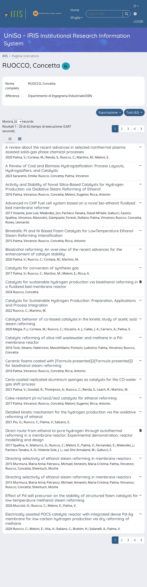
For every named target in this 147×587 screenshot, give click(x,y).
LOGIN (138, 21)
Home (74, 10)
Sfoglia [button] (75, 18)
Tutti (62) (133, 112)
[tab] (10, 139)
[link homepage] (14, 14)
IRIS (5, 56)
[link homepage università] (47, 14)
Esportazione (108, 112)
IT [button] (135, 6)
